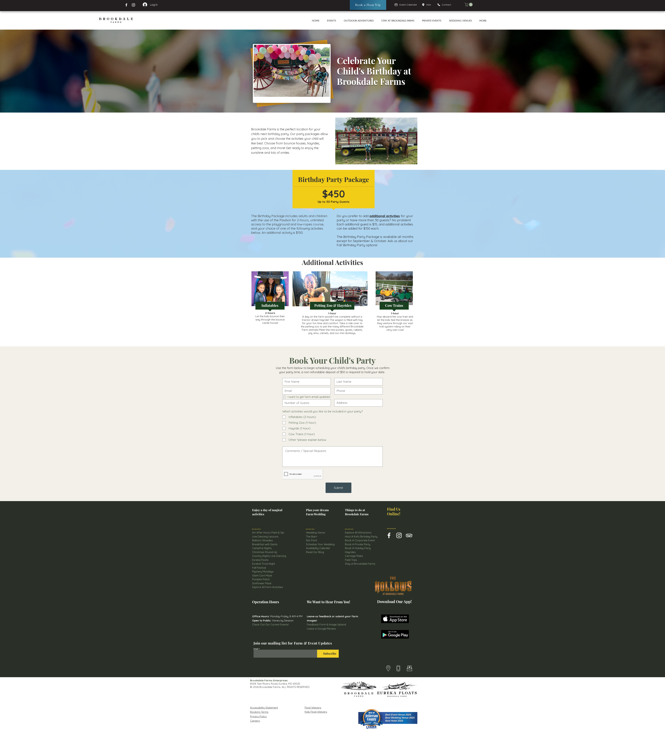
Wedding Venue (315, 532)
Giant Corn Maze (262, 575)
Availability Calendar (318, 548)
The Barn (312, 536)
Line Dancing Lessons (265, 536)
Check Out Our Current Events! (270, 624)
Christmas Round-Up (264, 552)
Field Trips (351, 560)
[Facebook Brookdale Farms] (126, 5)
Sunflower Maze (261, 583)
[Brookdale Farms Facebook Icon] (389, 535)
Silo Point (311, 540)
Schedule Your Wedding (320, 544)
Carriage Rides (354, 556)
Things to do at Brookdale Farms (357, 512)
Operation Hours (265, 601)
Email (256, 649)
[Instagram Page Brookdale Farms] (133, 5)
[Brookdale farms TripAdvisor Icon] (409, 535)
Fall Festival (259, 567)
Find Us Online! (393, 511)
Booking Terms (259, 712)
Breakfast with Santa (264, 544)
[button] (469, 4)
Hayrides (350, 552)
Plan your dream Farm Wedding (317, 512)
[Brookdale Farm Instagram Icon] (399, 535)
